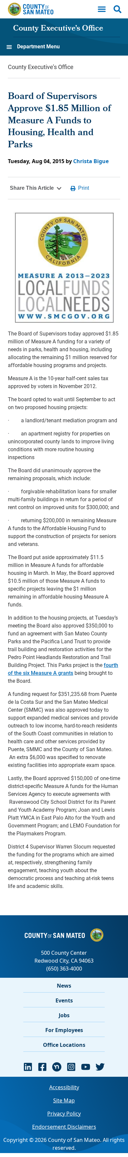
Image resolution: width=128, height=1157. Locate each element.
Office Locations (64, 1044)
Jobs (64, 1015)
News (64, 985)
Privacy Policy (64, 1113)
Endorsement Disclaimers (64, 1126)
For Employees (64, 1030)
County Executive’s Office (58, 29)
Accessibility (64, 1087)
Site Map (64, 1100)
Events (64, 1000)
